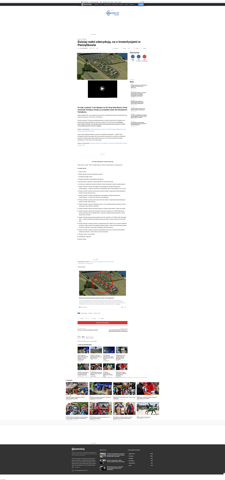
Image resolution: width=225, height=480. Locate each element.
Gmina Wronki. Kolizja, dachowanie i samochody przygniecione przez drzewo (100, 398)
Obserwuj (138, 55)
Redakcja (91, 359)
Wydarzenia (132, 121)
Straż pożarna (92, 354)
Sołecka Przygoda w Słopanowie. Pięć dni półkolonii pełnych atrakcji (75, 398)
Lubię (133, 55)
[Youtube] (143, 2)
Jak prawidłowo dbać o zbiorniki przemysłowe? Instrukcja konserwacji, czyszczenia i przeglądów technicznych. (138, 94)
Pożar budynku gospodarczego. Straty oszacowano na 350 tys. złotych (108, 357)
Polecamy (79, 39)
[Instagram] (141, 2)
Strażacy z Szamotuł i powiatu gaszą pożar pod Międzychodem (96, 357)
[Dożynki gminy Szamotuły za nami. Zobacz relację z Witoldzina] (96, 366)
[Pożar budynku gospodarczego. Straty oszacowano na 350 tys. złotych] (109, 350)
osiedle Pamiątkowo (84, 313)
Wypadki (79, 354)
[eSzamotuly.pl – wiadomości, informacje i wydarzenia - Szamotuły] (86, 4)
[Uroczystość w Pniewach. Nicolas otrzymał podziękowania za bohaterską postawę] (124, 408)
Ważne (99, 313)
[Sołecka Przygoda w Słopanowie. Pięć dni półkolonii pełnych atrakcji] (77, 388)
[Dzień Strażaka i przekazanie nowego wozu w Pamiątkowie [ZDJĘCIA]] (100, 408)
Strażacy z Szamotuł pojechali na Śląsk (88, 330)
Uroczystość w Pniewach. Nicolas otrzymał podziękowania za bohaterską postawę (122, 418)
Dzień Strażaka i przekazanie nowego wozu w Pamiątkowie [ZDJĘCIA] (99, 418)
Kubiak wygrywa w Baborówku (143, 417)
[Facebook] (140, 2)
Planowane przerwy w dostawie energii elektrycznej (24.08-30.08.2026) (115, 468)
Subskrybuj (144, 55)
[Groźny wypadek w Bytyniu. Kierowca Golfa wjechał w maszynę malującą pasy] (83, 350)
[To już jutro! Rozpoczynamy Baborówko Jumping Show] (109, 366)
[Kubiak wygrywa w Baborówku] (148, 408)
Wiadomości (84, 39)
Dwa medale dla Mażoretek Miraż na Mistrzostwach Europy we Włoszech (118, 330)
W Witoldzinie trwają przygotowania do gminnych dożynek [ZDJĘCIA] (120, 357)
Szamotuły (95, 313)
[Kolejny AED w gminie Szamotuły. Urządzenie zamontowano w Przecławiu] (122, 366)
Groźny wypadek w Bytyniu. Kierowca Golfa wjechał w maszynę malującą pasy (83, 357)
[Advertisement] (112, 25)
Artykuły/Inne (133, 91)
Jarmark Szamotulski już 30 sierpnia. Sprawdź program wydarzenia (83, 373)
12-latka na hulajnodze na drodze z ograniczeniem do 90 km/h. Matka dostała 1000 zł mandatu (139, 116)
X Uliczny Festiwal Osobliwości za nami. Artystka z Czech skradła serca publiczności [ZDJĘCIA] (77, 418)
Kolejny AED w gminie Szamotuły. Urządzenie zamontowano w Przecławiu (121, 374)
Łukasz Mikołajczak (84, 48)
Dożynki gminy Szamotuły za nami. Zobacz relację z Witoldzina (96, 373)
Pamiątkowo (90, 313)
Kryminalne (132, 113)
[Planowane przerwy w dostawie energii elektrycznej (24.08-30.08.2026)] (103, 468)
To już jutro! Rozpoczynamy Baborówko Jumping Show (107, 374)
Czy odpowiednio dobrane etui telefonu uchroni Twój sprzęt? (138, 109)
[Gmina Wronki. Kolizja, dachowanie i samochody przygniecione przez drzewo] (100, 388)
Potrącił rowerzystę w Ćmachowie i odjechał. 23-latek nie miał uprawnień (139, 86)
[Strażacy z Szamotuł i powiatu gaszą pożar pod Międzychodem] (96, 350)
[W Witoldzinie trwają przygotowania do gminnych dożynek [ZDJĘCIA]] (122, 350)
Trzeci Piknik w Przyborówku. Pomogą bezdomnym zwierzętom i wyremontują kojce (139, 123)
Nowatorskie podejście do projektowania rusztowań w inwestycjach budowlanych (137, 102)
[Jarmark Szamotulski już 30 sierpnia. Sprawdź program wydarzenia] (83, 366)
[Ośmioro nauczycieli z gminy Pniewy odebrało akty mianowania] (103, 462)
